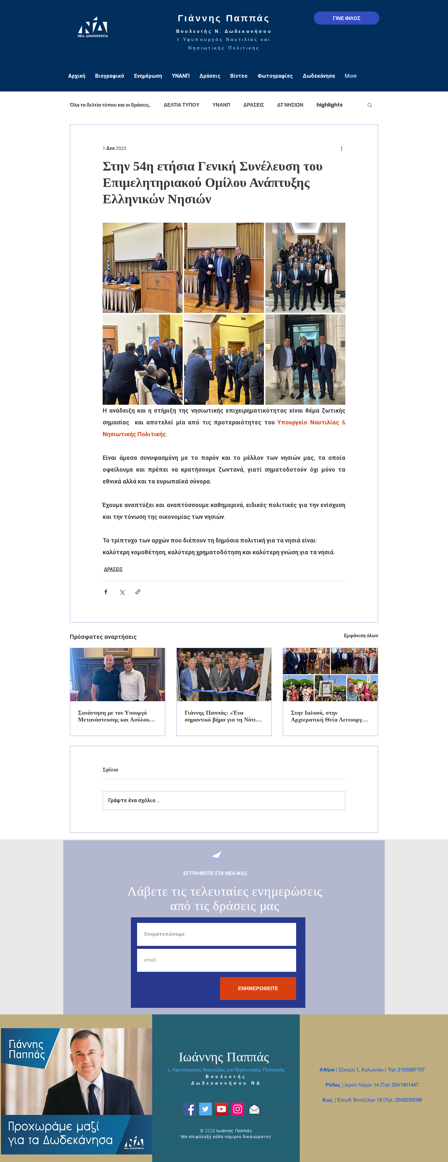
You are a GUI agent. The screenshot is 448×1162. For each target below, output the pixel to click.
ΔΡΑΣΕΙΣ (253, 104)
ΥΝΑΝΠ (221, 104)
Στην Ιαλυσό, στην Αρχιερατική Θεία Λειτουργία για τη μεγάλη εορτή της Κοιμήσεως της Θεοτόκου (329, 716)
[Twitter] (205, 1109)
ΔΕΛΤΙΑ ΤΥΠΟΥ (181, 104)
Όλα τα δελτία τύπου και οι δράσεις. (110, 104)
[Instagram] (237, 1109)
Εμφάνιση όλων (361, 635)
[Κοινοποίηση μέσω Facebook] (106, 592)
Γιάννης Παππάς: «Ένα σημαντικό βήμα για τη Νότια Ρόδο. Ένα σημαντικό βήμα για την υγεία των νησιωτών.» (224, 716)
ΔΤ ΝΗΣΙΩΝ (290, 104)
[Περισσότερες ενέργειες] (341, 148)
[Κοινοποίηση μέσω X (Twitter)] (122, 592)
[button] (370, 104)
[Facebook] (189, 1109)
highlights (329, 104)
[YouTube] (221, 1109)
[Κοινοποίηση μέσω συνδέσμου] (138, 592)
